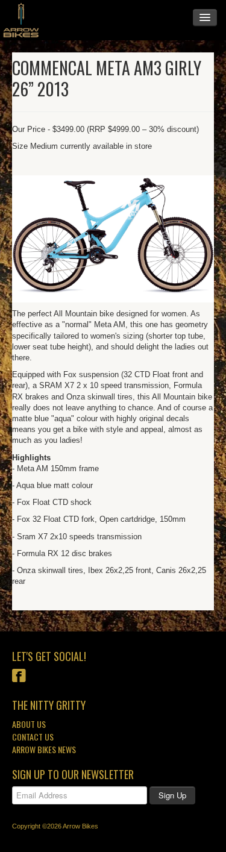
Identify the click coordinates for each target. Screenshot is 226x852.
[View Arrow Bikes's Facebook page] (19, 677)
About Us (29, 724)
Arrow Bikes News (44, 749)
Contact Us (33, 736)
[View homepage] (21, 20)
